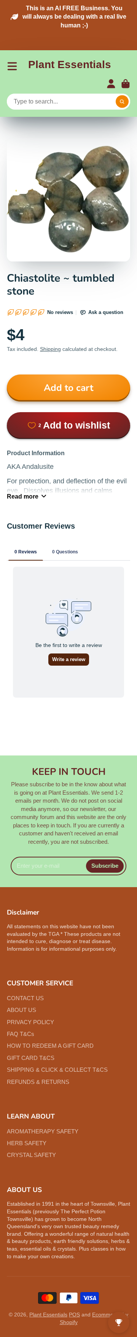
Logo (69, 66)
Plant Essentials (48, 1315)
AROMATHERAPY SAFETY (42, 1131)
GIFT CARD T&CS (30, 1058)
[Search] (122, 101)
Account (111, 83)
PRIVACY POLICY (30, 1022)
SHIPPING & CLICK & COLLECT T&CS (57, 1069)
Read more (22, 496)
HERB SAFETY (26, 1143)
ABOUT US (21, 1010)
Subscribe (104, 865)
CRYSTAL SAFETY (31, 1155)
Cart (125, 83)
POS (74, 1315)
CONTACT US (25, 998)
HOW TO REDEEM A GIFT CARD (50, 1045)
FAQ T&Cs (20, 1034)
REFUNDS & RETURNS (38, 1082)
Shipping (50, 349)
